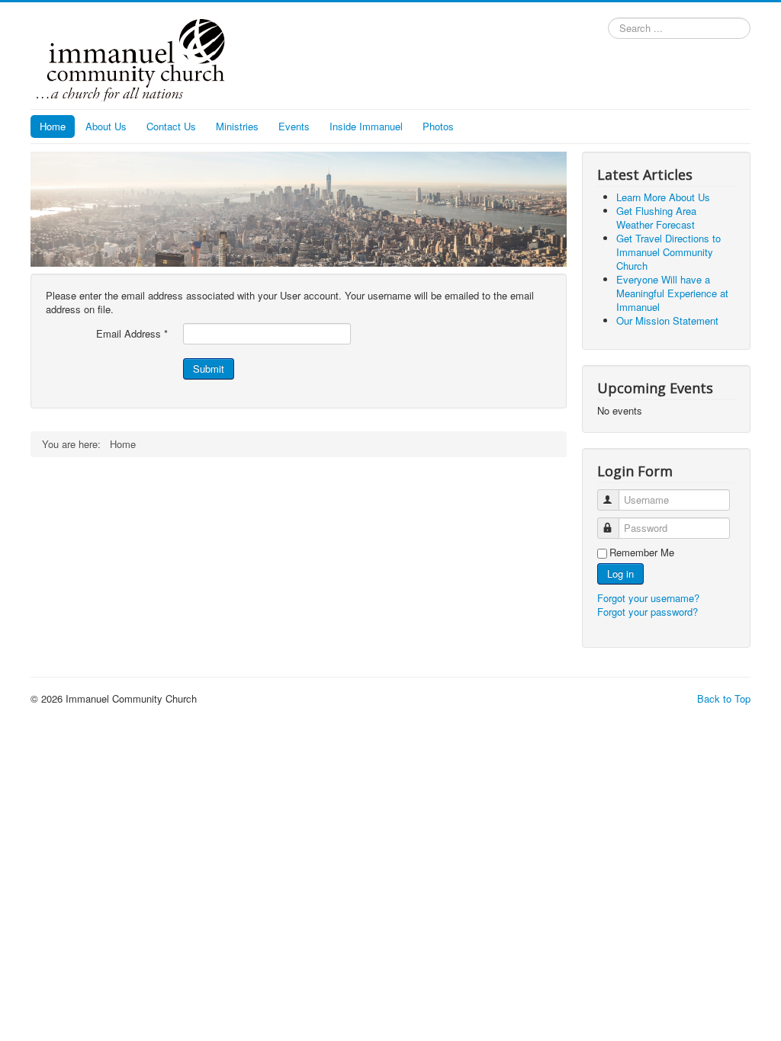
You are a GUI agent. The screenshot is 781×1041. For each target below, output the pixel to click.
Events (294, 126)
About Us (106, 126)
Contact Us (171, 126)
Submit (208, 368)
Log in (620, 573)
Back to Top (723, 698)
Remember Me (641, 552)
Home (53, 126)
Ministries (237, 126)
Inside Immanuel (366, 126)
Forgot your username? (648, 598)
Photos (438, 126)
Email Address (132, 334)
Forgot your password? (647, 611)
